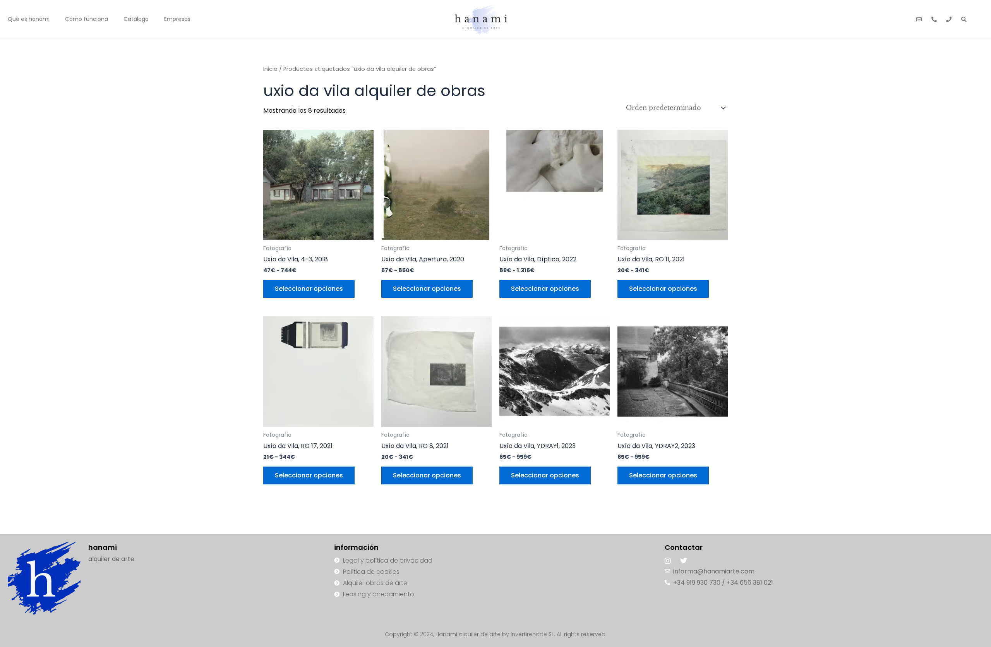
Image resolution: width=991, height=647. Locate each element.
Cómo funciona (86, 19)
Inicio (270, 69)
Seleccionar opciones (309, 288)
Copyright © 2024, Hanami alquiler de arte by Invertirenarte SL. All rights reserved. (496, 634)
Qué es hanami (29, 19)
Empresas (177, 19)
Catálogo (136, 19)
